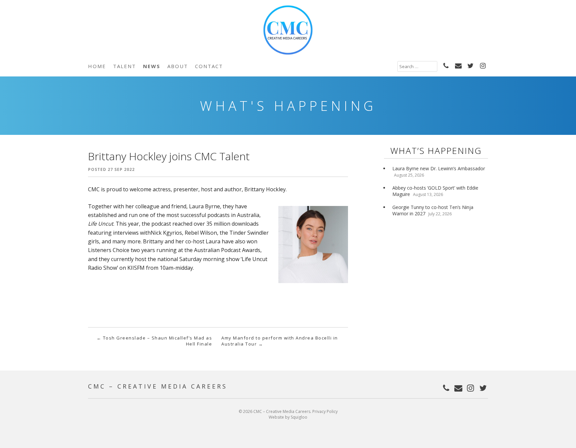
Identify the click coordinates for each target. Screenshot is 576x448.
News (151, 66)
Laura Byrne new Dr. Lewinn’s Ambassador (438, 168)
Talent (124, 66)
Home (97, 66)
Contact (209, 66)
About (177, 66)
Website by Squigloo (288, 417)
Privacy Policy (325, 411)
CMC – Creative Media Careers (157, 386)
